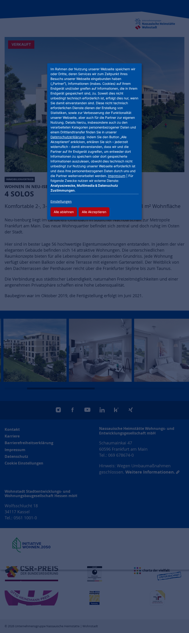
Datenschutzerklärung (67, 137)
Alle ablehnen (64, 212)
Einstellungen (61, 201)
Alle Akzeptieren (94, 212)
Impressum (116, 176)
